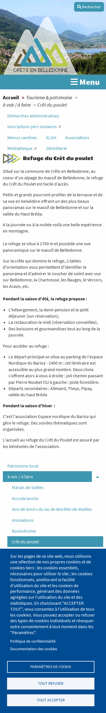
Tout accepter (51, 700)
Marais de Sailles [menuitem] (28, 487)
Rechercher (91, 6)
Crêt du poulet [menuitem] (25, 541)
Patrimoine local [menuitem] (22, 466)
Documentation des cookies (33, 649)
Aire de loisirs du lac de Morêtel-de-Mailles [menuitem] (52, 509)
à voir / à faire (17, 105)
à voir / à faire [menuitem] (20, 476)
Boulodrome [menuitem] (24, 531)
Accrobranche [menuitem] (25, 498)
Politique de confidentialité (33, 641)
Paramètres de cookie (50, 666)
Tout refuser (50, 683)
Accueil (11, 97)
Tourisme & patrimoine (49, 97)
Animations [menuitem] (23, 520)
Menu (89, 82)
